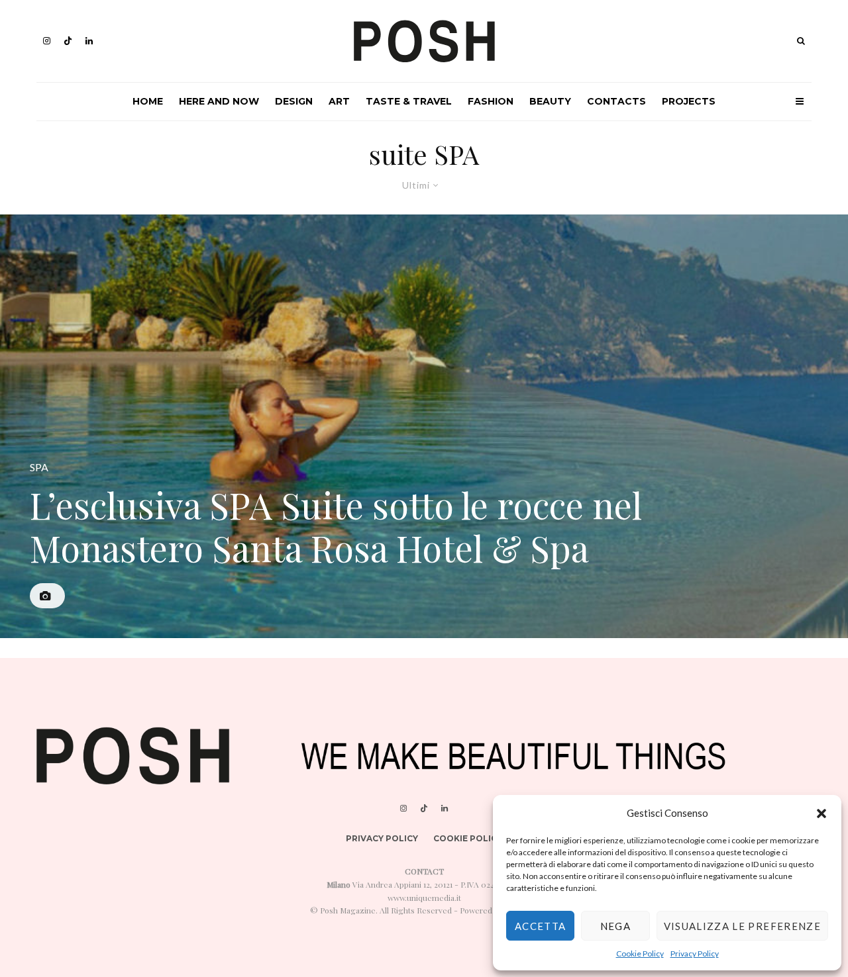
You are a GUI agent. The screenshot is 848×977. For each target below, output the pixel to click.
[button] (821, 813)
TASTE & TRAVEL (409, 101)
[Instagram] (46, 40)
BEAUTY (550, 101)
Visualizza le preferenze (742, 926)
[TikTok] (68, 40)
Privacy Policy (694, 953)
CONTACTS (616, 101)
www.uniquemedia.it (424, 897)
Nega (615, 926)
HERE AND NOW (219, 101)
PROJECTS (689, 101)
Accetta (540, 926)
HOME (147, 101)
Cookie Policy (640, 953)
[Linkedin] (89, 40)
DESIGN (294, 101)
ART (339, 101)
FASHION (490, 101)
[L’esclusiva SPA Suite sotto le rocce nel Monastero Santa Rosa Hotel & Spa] (424, 426)
